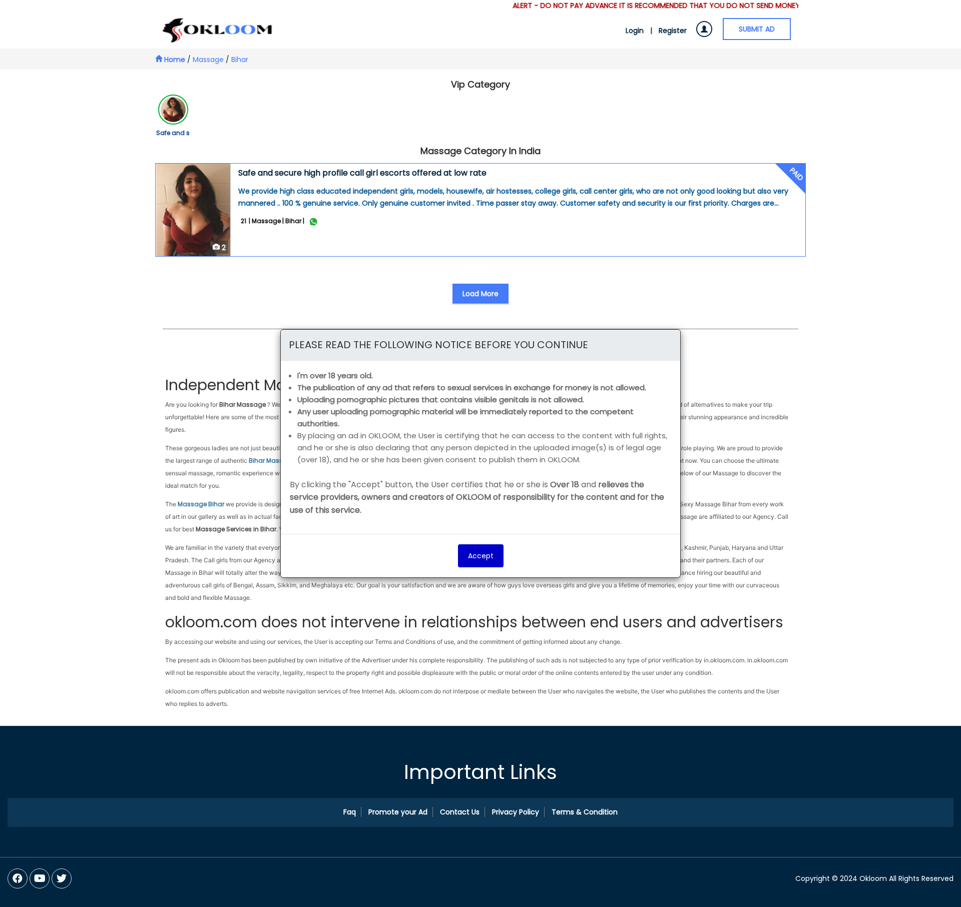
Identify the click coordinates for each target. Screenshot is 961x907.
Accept (481, 556)
